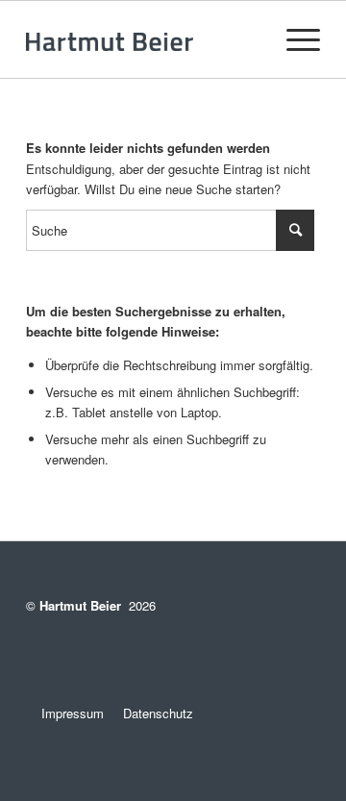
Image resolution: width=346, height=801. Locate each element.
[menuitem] (293, 39)
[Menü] (293, 39)
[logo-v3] (143, 39)
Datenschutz (158, 713)
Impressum (65, 713)
